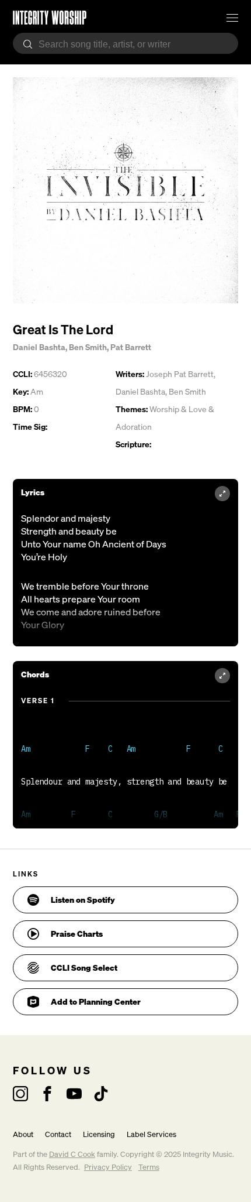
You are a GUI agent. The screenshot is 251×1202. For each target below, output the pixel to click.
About (23, 1134)
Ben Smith (88, 346)
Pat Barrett (130, 346)
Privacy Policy (108, 1167)
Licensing (99, 1134)
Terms (148, 1167)
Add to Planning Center (96, 1001)
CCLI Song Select (84, 967)
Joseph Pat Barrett (180, 373)
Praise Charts (77, 933)
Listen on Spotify (83, 899)
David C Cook (72, 1154)
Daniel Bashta (39, 346)
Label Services (151, 1134)
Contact (58, 1134)
